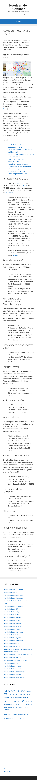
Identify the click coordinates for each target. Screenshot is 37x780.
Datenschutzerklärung (12, 769)
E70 (18, 705)
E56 (5, 705)
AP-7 (27, 694)
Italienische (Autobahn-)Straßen (16, 714)
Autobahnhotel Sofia (11, 615)
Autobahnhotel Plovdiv (12, 620)
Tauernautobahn (19, 707)
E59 (7, 705)
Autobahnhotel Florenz (12, 618)
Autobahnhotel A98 (15, 147)
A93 (24, 694)
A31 (22, 694)
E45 (22, 701)
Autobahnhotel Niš (11, 609)
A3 (12, 690)
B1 (29, 694)
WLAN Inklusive (13, 161)
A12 (11, 694)
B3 (31, 694)
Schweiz (15, 255)
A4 (15, 690)
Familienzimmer (14, 157)
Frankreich (9, 193)
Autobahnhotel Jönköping (13, 606)
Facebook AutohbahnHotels (14, 718)
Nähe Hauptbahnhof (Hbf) (17, 174)
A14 (17, 694)
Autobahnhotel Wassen (12, 623)
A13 (14, 694)
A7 (23, 690)
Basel (5, 109)
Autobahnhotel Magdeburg (14, 672)
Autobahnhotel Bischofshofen (15, 669)
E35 (13, 701)
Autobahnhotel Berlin (12, 663)
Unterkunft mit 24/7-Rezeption (19, 166)
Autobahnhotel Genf (11, 643)
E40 (16, 701)
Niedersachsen (8, 707)
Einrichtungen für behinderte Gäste (21, 154)
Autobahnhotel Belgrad (12, 612)
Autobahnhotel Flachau (12, 657)
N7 (31, 705)
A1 (5, 690)
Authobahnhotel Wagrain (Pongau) (17, 660)
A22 (20, 694)
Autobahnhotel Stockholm (13, 595)
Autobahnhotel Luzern (12, 626)
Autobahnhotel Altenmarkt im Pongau (18, 654)
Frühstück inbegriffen (16, 159)
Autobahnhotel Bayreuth (13, 666)
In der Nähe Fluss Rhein (16, 171)
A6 (21, 691)
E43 (19, 701)
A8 (27, 691)
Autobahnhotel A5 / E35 (17, 145)
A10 (5, 694)
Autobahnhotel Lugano (12, 638)
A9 (29, 690)
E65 (13, 705)
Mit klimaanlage (14, 169)
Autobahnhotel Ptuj (11, 592)
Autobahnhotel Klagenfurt (13, 598)
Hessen (28, 705)
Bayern (26, 697)
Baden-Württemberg (13, 697)
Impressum (8, 771)
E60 (10, 704)
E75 (21, 705)
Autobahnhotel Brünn (12, 629)
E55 (31, 701)
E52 (29, 701)
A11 (9, 694)
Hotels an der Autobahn (18, 7)
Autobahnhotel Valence (12, 635)
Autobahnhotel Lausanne (13, 640)
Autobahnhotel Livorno (12, 646)
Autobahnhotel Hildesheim (14, 677)
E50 (26, 701)
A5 (18, 690)
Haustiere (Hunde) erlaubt (18, 164)
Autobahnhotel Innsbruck (13, 589)
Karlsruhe (18, 183)
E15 (5, 701)
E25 (8, 701)
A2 (9, 690)
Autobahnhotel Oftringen (13, 632)
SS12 (13, 707)
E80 (24, 705)
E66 (16, 705)
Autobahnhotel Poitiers (12, 674)
